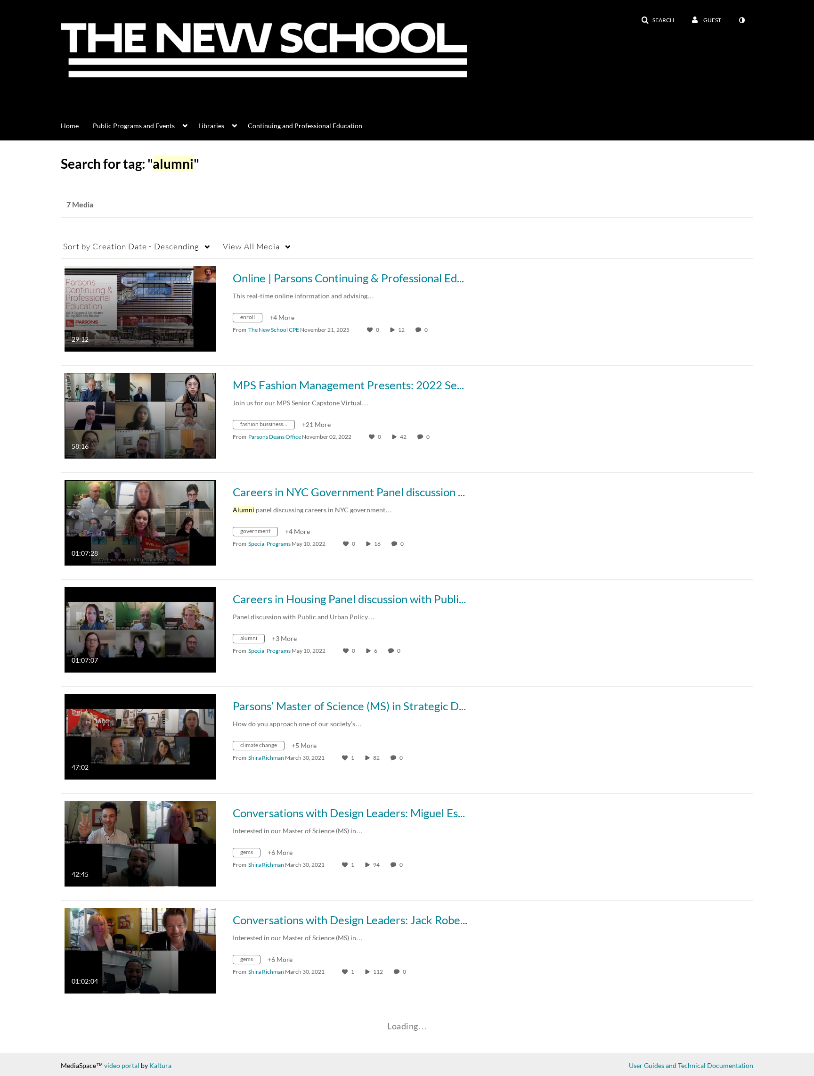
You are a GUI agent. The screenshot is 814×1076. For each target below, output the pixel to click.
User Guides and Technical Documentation (691, 1065)
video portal (121, 1065)
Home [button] (70, 126)
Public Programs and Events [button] (134, 126)
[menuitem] (77, 124)
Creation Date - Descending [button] (131, 246)
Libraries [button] (211, 126)
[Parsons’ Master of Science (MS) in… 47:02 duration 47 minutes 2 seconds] (140, 735)
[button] (657, 20)
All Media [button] (251, 246)
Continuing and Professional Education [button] (305, 126)
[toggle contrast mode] (741, 20)
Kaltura (160, 1065)
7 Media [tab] (79, 204)
